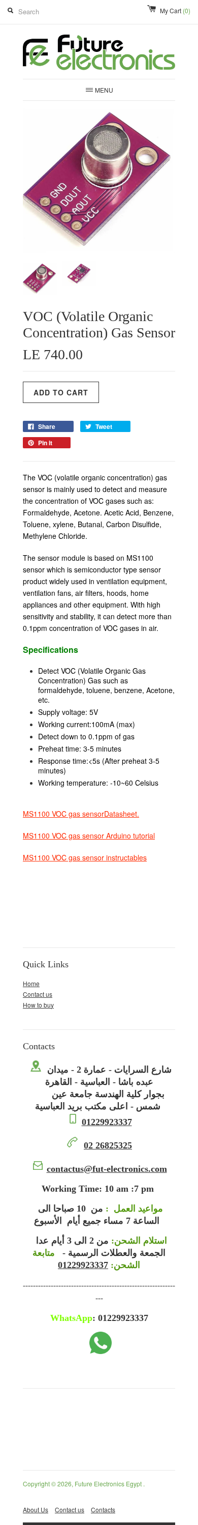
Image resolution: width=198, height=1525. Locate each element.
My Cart (175, 10)
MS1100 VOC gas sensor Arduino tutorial (89, 835)
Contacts (103, 1509)
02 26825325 (108, 1145)
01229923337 (107, 1122)
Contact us (37, 994)
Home (31, 983)
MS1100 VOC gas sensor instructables (85, 857)
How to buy (38, 1004)
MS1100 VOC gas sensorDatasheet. (81, 814)
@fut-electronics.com (107, 1169)
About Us (35, 1509)
